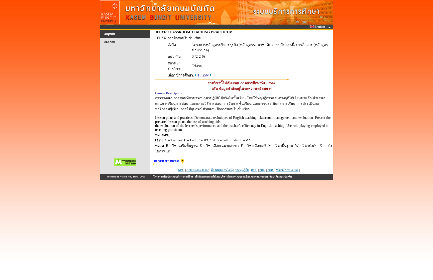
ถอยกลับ (109, 42)
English (320, 27)
